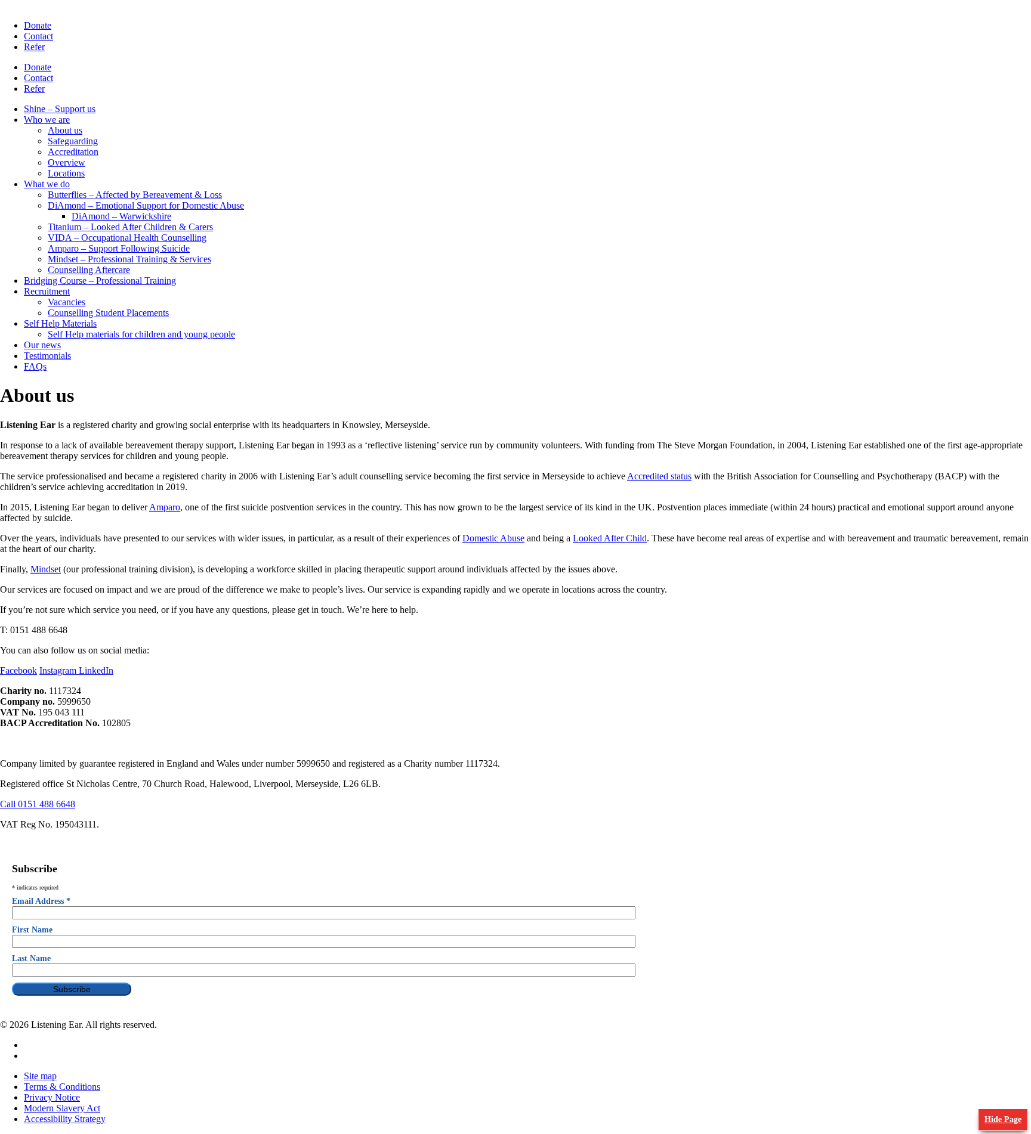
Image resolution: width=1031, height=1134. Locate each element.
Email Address (41, 901)
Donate (37, 25)
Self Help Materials (60, 323)
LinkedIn (96, 670)
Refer (34, 47)
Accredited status (659, 476)
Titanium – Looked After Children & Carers (130, 227)
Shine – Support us (59, 109)
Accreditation (73, 152)
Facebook (18, 670)
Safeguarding (73, 141)
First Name (32, 929)
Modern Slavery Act (62, 1108)
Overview (66, 162)
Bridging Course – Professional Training (100, 280)
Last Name (31, 958)
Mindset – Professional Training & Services (129, 259)
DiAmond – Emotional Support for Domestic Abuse (146, 205)
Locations (66, 173)
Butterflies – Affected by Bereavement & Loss (135, 195)
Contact (38, 36)
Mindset (45, 569)
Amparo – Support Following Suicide (119, 248)
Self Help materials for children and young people (141, 334)
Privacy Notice (52, 1097)
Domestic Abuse (493, 538)
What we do (47, 184)
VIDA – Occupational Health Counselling (127, 238)
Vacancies (66, 302)
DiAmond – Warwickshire (121, 216)
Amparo (164, 507)
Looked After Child (610, 538)
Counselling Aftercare (89, 270)
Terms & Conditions (62, 1087)
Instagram (59, 670)
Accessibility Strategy (65, 1119)
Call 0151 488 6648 (37, 804)
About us (65, 130)
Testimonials (47, 356)
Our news (42, 345)
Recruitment (47, 291)
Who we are (47, 119)
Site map (40, 1076)
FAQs (35, 366)
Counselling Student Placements (108, 313)
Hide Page (1002, 1119)
